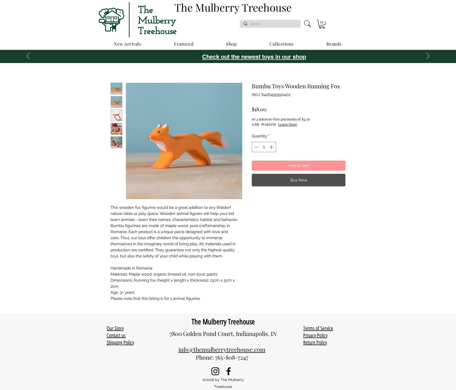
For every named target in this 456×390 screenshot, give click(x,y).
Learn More (287, 124)
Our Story (115, 328)
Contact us (116, 335)
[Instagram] (215, 371)
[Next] (428, 56)
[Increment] (272, 147)
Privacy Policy (315, 335)
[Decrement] (256, 147)
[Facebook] (228, 371)
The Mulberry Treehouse (223, 321)
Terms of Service (318, 328)
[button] (322, 24)
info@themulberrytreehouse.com (221, 349)
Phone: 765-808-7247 (222, 357)
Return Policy (315, 342)
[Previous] (28, 56)
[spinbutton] (264, 147)
